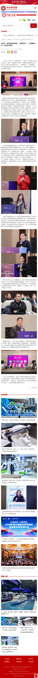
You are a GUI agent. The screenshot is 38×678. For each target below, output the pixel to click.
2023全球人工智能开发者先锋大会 (23, 39)
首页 (3, 39)
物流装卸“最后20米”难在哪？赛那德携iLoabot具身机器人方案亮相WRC (9, 649)
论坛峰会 (9, 39)
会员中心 (30, 659)
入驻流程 (30, 662)
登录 (28, 20)
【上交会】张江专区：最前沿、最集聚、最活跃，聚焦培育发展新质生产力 (18, 613)
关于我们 (7, 659)
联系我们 (19, 659)
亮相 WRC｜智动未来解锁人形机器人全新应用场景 (9, 629)
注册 (33, 20)
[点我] (35, 8)
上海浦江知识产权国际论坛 (25, 35)
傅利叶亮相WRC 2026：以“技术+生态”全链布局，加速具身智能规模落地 (28, 630)
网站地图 (19, 662)
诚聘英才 (7, 662)
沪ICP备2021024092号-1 (19, 676)
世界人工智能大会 (8, 35)
